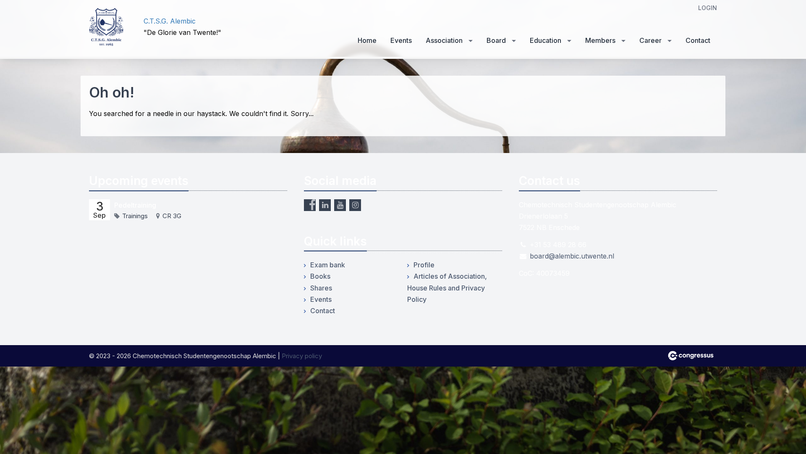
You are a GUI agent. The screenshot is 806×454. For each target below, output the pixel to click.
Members (600, 40)
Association (444, 40)
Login (707, 7)
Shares (321, 288)
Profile (423, 265)
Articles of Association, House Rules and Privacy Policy (447, 287)
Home (367, 40)
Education (545, 40)
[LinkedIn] (325, 205)
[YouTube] (340, 205)
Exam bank (327, 265)
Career (650, 40)
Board (496, 40)
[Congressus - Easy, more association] (691, 355)
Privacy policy (302, 356)
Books (320, 276)
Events (401, 40)
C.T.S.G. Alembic (170, 21)
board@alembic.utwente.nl (572, 256)
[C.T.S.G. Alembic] (110, 27)
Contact (698, 40)
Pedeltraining (135, 205)
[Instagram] (355, 205)
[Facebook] (310, 205)
